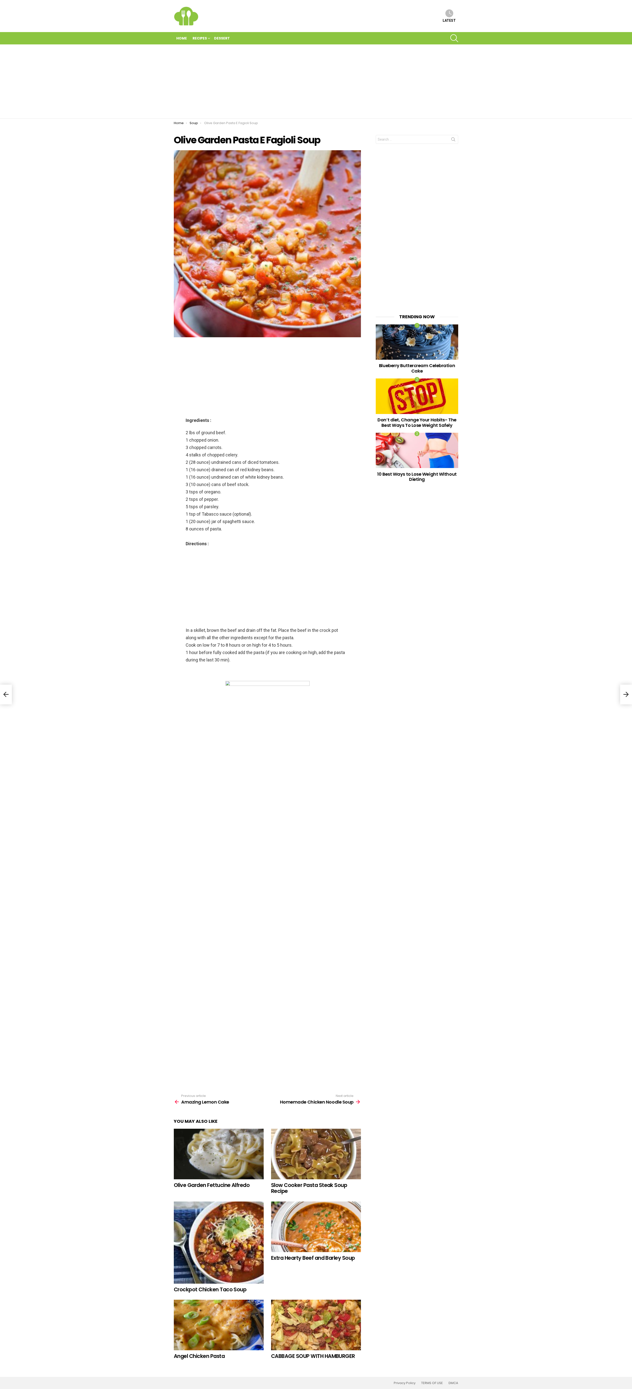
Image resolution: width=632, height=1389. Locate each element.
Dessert (222, 38)
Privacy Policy (404, 1383)
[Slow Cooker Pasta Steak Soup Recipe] (316, 1154)
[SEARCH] (454, 38)
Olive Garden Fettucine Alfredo (212, 1185)
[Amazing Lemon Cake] (6, 694)
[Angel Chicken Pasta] (219, 1325)
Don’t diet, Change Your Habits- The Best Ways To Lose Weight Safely (416, 422)
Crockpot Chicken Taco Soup (210, 1289)
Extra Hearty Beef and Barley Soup (313, 1257)
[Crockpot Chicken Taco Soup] (219, 1242)
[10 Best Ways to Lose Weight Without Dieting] (417, 450)
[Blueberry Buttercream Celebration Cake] (417, 342)
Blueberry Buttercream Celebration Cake (417, 368)
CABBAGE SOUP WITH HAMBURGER (313, 1356)
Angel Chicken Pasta (199, 1356)
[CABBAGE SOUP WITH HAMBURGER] (316, 1325)
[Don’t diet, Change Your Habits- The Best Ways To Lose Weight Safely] (417, 396)
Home (181, 38)
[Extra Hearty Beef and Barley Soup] (316, 1226)
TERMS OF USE (432, 1383)
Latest (449, 20)
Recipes (200, 38)
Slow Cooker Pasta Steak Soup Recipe (309, 1188)
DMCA (453, 1383)
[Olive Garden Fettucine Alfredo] (219, 1154)
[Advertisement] (316, 81)
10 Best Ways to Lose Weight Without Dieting (416, 477)
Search (453, 140)
